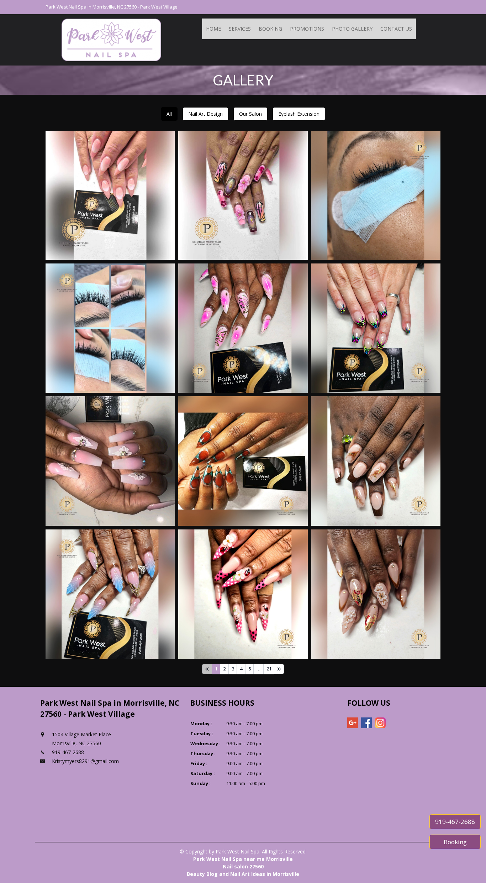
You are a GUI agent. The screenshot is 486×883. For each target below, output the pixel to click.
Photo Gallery (352, 28)
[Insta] (380, 722)
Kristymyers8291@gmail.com (85, 761)
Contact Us (396, 28)
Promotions (307, 28)
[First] (207, 669)
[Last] (279, 669)
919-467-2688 (455, 821)
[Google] (352, 722)
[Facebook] (366, 722)
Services (240, 28)
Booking (270, 28)
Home (213, 28)
